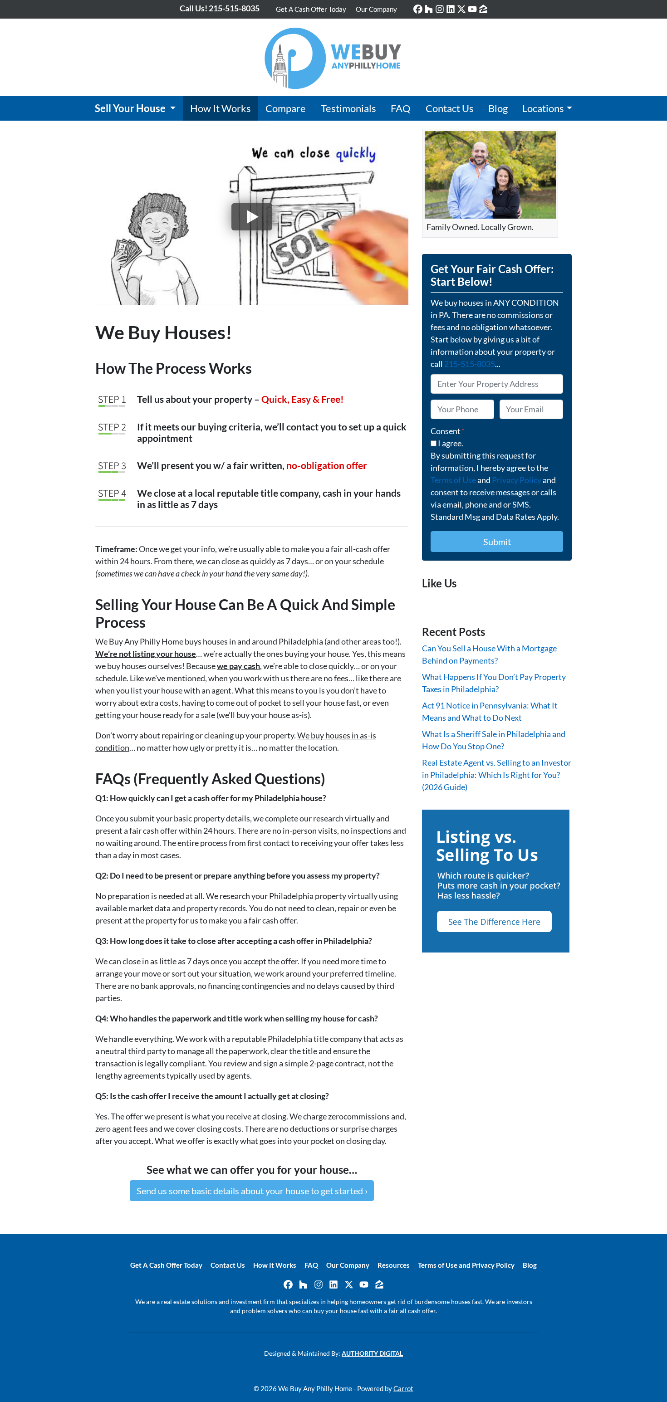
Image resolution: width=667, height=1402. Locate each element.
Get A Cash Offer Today (311, 9)
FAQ (401, 108)
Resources (394, 1265)
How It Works (220, 108)
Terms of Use (453, 480)
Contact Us (450, 108)
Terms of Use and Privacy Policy (466, 1265)
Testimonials (348, 108)
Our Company (376, 9)
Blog (498, 108)
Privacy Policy (516, 480)
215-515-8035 (469, 364)
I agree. (450, 443)
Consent (448, 431)
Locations (543, 108)
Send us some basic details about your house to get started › (252, 1190)
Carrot (403, 1388)
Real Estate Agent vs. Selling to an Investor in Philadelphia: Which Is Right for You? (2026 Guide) (496, 774)
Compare (285, 108)
